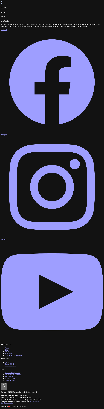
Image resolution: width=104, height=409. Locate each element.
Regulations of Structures (13, 374)
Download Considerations (13, 355)
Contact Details (10, 380)
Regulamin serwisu (7, 403)
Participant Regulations (12, 373)
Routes (7, 348)
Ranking (7, 351)
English (4, 384)
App (6, 350)
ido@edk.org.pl (34, 401)
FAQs (7, 362)
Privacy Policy (9, 376)
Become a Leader (10, 366)
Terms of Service (10, 378)
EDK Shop (8, 353)
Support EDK (9, 364)
